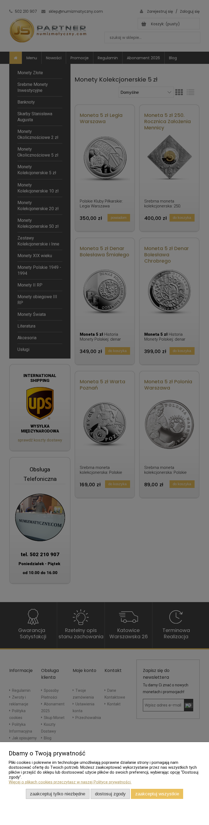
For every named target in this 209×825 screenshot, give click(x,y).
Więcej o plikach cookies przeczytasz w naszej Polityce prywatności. (70, 782)
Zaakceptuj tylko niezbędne (57, 793)
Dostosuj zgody (110, 793)
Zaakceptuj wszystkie (157, 793)
